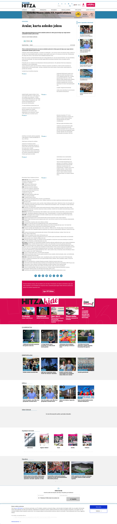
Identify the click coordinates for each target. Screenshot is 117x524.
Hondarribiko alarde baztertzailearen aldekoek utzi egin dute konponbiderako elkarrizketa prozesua (57, 477)
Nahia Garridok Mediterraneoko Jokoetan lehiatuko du (85, 400)
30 (74, 45)
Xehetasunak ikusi (15, 521)
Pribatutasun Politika (44, 498)
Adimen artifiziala (90, 9)
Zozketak (85, 312)
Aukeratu (98, 510)
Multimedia (54, 9)
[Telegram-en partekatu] (50, 276)
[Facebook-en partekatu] (35, 276)
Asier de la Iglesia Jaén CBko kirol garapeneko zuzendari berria (85, 51)
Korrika (73, 447)
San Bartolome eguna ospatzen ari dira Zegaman (86, 35)
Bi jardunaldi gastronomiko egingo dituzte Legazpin (86, 65)
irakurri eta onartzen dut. (49, 498)
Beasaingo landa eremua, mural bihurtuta (86, 79)
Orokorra (25, 21)
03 (73, 45)
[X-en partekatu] (39, 276)
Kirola (82, 47)
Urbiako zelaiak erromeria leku (30, 372)
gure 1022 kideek (19, 508)
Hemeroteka (86, 316)
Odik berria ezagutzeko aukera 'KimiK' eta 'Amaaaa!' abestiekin (49, 373)
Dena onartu (98, 506)
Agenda (33, 9)
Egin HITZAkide (48, 291)
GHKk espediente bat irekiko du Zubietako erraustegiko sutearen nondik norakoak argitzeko (81, 477)
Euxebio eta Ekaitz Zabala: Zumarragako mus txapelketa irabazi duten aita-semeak (66, 373)
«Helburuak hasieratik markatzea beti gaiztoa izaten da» (31, 345)
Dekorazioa (30, 447)
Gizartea (83, 62)
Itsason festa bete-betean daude (86, 94)
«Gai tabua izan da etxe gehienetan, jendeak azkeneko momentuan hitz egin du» (85, 346)
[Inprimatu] (61, 276)
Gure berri (85, 311)
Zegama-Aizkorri (44, 447)
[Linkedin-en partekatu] (57, 276)
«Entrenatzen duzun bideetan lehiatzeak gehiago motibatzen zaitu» (66, 346)
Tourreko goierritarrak (83, 372)
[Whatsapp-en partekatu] (54, 276)
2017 (71, 45)
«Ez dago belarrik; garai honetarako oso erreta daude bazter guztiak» (48, 346)
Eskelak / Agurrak (65, 9)
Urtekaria (87, 447)
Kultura (88, 76)
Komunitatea (43, 9)
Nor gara (85, 317)
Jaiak (82, 32)
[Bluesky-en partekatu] (46, 276)
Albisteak (24, 9)
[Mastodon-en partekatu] (43, 276)
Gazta (58, 447)
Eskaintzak (85, 314)
